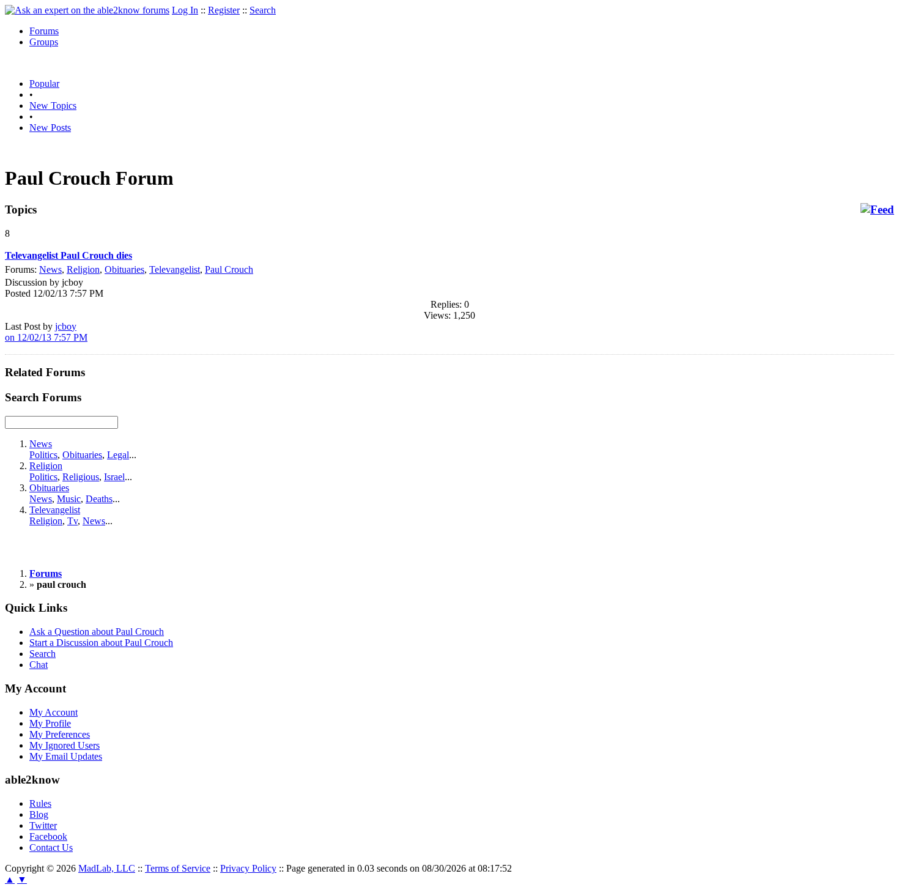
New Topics (52, 105)
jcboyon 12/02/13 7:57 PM (46, 332)
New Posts (50, 127)
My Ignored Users (64, 745)
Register (224, 10)
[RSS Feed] (877, 210)
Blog (38, 814)
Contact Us (51, 847)
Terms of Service (177, 868)
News (50, 269)
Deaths (99, 499)
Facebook (48, 836)
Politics (43, 455)
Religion (83, 269)
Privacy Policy (248, 868)
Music (69, 499)
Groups (43, 42)
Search (263, 10)
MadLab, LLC (106, 868)
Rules (40, 803)
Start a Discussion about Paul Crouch (101, 642)
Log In (185, 10)
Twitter (43, 825)
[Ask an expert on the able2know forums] (87, 10)
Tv (72, 521)
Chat (38, 664)
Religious (80, 477)
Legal (118, 455)
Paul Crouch (229, 269)
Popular (44, 83)
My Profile (50, 723)
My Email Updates (65, 756)
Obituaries (124, 269)
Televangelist (174, 269)
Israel (114, 477)
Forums (44, 31)
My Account (53, 712)
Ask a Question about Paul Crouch (96, 631)
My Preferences (59, 734)
